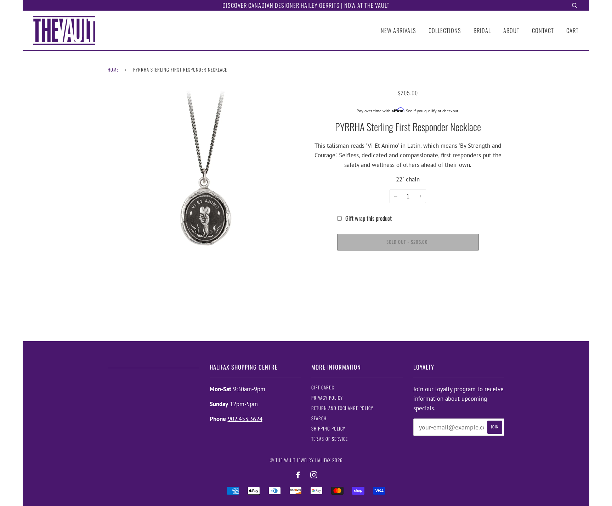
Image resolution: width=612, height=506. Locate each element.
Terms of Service (329, 438)
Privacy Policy (327, 397)
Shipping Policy (328, 428)
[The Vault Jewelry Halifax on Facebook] (298, 475)
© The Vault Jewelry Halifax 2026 (306, 460)
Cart (572, 30)
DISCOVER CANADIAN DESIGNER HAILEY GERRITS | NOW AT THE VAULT (306, 5)
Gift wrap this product (368, 218)
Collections (445, 30)
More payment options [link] (408, 283)
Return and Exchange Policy (342, 408)
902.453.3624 (245, 419)
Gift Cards (322, 387)
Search (319, 418)
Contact (543, 30)
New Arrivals (398, 30)
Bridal (482, 30)
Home (113, 69)
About (511, 30)
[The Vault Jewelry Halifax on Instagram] (314, 475)
